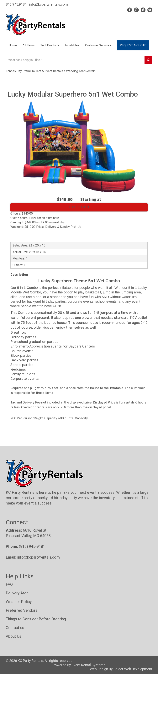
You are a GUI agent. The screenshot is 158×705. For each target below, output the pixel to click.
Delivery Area (17, 593)
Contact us (15, 627)
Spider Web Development (132, 669)
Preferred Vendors (21, 610)
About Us (13, 636)
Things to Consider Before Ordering (36, 619)
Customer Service (97, 45)
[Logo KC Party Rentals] (35, 24)
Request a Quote (133, 45)
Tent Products (49, 45)
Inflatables (72, 45)
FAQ (9, 584)
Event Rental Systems (88, 665)
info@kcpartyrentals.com (38, 557)
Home (13, 45)
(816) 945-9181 (32, 546)
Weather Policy (19, 601)
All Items (29, 45)
